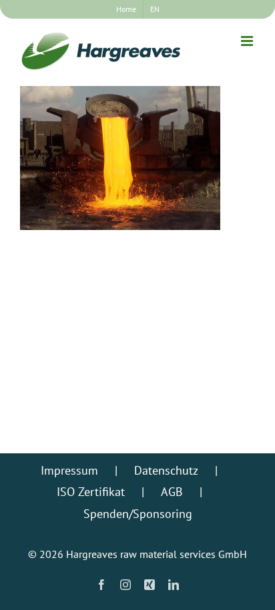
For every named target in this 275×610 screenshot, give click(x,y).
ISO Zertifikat (91, 491)
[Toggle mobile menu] (248, 41)
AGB (172, 491)
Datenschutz (166, 470)
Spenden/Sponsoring (137, 513)
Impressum (69, 470)
